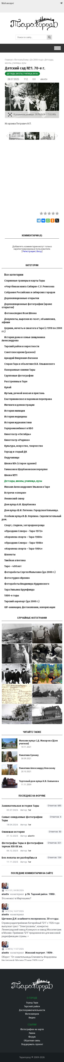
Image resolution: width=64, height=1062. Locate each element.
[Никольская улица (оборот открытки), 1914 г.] (17, 694)
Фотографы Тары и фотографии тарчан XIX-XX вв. (22, 844)
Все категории (13, 274)
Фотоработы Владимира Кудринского (26, 583)
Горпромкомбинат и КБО (18, 428)
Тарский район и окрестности (21, 346)
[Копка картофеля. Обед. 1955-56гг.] (47, 654)
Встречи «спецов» (15, 492)
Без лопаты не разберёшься (19, 857)
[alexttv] (32, 886)
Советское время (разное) (19, 352)
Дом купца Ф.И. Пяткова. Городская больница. (31, 510)
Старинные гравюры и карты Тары (24, 280)
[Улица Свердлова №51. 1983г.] (47, 633)
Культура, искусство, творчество (23, 445)
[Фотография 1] (47, 674)
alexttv (43, 79)
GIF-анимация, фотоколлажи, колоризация (29, 607)
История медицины (15, 416)
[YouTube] (57, 3)
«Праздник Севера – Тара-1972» (23, 531)
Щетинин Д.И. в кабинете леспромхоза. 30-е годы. (30, 918)
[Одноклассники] (52, 220)
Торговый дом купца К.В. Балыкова (39, 781)
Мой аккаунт (8, 3)
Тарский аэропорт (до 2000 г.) (21, 601)
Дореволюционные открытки (21, 298)
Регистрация (29, 251)
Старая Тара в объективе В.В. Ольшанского (29, 363)
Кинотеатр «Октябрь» (17, 434)
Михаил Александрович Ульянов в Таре (27, 486)
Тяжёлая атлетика (15, 560)
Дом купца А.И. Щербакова (20, 504)
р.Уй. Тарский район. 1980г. (40, 894)
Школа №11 (10, 475)
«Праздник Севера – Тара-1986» (23, 542)
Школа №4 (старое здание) (20, 463)
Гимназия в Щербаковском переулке (26, 469)
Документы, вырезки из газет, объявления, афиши (28, 320)
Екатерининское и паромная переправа (28, 399)
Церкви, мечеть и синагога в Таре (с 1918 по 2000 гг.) (32, 330)
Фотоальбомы (21, 59)
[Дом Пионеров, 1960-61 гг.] (47, 714)
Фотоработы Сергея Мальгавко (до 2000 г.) (29, 572)
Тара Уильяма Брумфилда (19, 589)
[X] (57, 220)
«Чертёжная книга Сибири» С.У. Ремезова (29, 286)
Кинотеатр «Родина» (17, 440)
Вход (39, 251)
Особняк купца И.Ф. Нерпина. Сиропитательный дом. (31, 518)
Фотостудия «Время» (17, 577)
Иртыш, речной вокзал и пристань (24, 393)
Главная (9, 59)
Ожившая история (13, 831)
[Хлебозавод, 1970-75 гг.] (17, 654)
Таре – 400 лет (12, 566)
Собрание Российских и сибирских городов (29, 292)
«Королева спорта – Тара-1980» (23, 536)
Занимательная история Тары (20, 805)
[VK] (54, 3)
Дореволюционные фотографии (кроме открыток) (27, 305)
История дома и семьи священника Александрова (23, 339)
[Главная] (32, 29)
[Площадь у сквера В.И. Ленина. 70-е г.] (47, 694)
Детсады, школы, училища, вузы (22, 74)
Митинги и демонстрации (19, 404)
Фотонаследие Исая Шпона (20, 313)
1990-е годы (11, 595)
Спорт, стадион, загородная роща (24, 525)
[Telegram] (60, 3)
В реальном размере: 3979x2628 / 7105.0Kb (35, 114)
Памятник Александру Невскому (37, 768)
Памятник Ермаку (29, 755)
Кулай (7, 387)
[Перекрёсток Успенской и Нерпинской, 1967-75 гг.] (17, 633)
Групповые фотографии (18, 375)
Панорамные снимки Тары (19, 369)
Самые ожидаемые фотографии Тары (22, 818)
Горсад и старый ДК (15, 451)
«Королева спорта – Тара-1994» (23, 548)
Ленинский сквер (14, 498)
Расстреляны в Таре (15, 381)
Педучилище (11, 457)
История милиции (14, 410)
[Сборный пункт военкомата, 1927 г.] (17, 714)
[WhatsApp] (48, 220)
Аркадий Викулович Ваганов (21, 358)
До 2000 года (36, 59)
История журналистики (18, 422)
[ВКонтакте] (43, 220)
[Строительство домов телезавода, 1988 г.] (17, 674)
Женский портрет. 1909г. (39, 952)
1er (29, 810)
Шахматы (9, 554)
